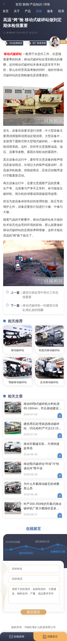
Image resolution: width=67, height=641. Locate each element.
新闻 (26, 4)
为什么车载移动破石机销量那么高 (41, 486)
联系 (61, 11)
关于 (17, 11)
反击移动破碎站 (49, 382)
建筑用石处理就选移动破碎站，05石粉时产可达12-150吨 (42, 426)
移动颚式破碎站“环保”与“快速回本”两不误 (41, 466)
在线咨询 (18, 636)
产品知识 (36, 4)
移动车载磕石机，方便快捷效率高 (41, 446)
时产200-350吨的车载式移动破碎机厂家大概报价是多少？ (42, 506)
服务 (50, 11)
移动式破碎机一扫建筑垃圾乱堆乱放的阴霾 (40, 308)
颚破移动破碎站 (18, 382)
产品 (28, 11)
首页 (18, 4)
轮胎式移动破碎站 (49, 350)
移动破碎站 (17, 350)
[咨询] (55, 41)
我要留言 (52, 636)
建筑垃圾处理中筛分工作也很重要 (40, 295)
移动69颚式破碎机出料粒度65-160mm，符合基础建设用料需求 (43, 406)
